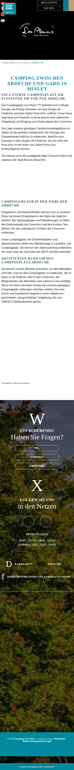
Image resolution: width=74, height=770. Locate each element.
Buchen (49, 8)
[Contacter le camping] (65, 5)
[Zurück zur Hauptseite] (37, 30)
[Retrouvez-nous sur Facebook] (28, 521)
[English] (3, 15)
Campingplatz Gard (15, 63)
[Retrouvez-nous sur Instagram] (45, 521)
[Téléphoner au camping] (71, 5)
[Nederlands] (3, 21)
